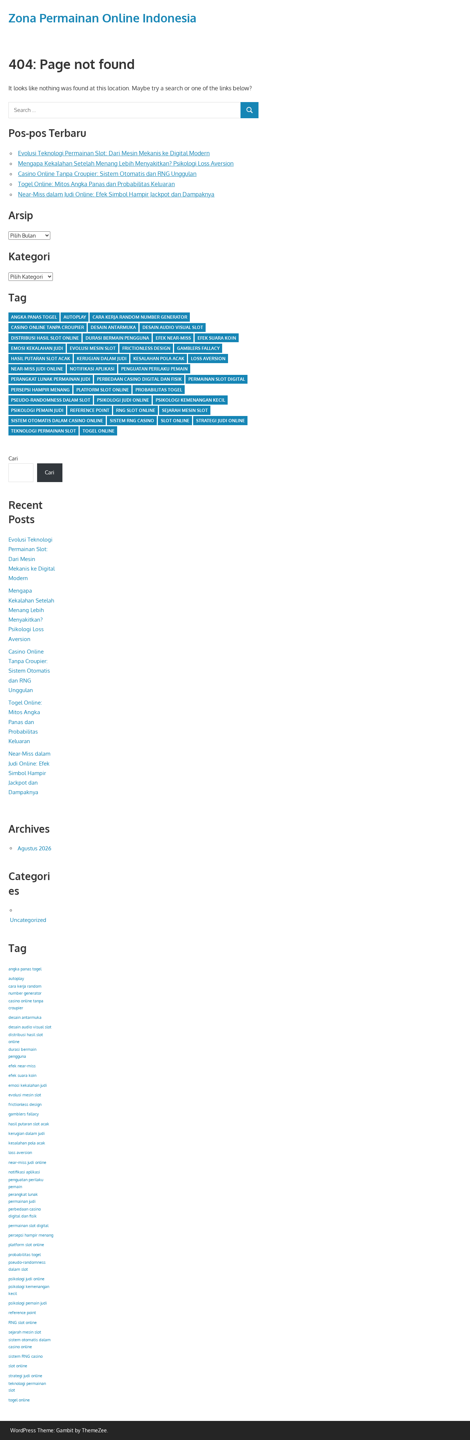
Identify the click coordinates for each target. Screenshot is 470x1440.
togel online (99, 431)
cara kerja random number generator (140, 317)
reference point (89, 410)
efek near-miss (173, 338)
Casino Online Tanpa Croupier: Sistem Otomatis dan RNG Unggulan (107, 173)
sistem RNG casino (132, 420)
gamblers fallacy (198, 348)
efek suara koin (217, 338)
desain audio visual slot (172, 327)
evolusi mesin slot (93, 348)
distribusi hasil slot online (45, 338)
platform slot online (102, 389)
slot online (175, 420)
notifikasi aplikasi (92, 369)
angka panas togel (34, 317)
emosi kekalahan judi (37, 348)
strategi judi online (220, 420)
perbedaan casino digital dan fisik (139, 379)
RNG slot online (135, 410)
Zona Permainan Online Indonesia (102, 17)
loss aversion (208, 358)
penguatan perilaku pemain (154, 369)
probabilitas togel (158, 389)
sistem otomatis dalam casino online (57, 420)
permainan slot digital (216, 379)
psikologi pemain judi (37, 410)
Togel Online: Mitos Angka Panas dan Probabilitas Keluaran (96, 184)
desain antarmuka (113, 327)
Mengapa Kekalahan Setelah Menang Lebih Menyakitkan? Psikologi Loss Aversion (126, 163)
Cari (13, 458)
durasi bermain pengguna (117, 338)
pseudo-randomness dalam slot (50, 400)
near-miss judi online (37, 369)
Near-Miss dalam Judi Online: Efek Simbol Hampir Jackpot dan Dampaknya (116, 194)
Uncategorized (28, 919)
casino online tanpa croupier (47, 327)
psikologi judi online (123, 400)
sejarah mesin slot (185, 410)
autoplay (75, 317)
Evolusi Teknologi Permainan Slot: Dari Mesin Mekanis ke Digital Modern (114, 153)
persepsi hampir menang (40, 389)
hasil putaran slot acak (40, 358)
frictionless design (146, 348)
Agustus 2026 (34, 848)
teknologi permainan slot (43, 431)
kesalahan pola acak (158, 358)
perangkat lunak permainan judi (50, 379)
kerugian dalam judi (102, 358)
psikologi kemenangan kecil (190, 400)
